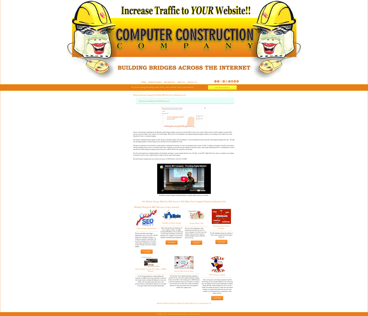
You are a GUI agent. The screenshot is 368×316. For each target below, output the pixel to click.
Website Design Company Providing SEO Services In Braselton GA (159, 95)
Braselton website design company (166, 132)
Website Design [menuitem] (155, 82)
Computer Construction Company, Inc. (130, 5)
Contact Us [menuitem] (192, 82)
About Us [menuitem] (181, 82)
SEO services (166, 142)
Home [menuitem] (143, 82)
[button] (147, 251)
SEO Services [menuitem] (169, 82)
